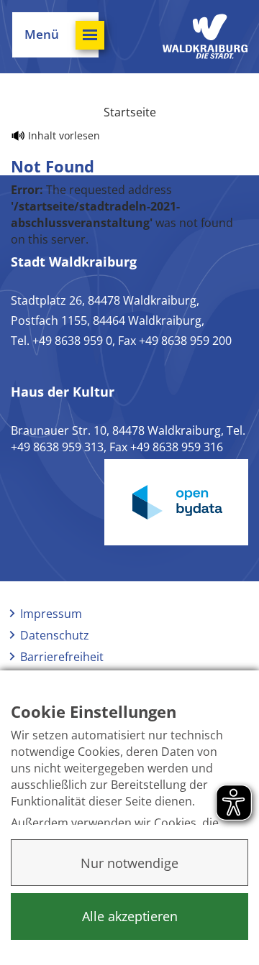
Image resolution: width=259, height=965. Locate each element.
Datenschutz (54, 635)
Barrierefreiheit (62, 657)
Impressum (51, 614)
